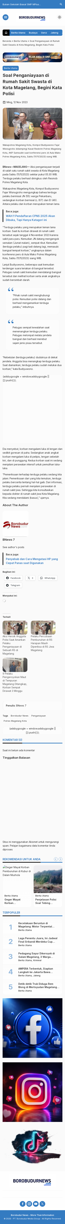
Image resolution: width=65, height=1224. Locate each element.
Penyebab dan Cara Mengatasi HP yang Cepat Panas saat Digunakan (32, 560)
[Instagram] (29, 1204)
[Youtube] (36, 1204)
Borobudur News (19, 715)
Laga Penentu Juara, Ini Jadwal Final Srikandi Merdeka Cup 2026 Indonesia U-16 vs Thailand (38, 941)
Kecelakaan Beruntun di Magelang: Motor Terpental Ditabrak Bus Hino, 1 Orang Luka (38, 926)
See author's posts (13, 547)
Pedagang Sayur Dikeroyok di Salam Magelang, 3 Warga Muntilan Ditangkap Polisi (36, 957)
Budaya (33, 32)
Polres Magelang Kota (15, 721)
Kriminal (37, 960)
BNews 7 (9, 539)
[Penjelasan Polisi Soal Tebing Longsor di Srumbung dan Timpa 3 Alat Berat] (48, 879)
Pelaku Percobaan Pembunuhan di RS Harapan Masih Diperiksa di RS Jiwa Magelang (42, 643)
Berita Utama (18, 32)
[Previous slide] (56, 859)
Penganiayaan (38, 715)
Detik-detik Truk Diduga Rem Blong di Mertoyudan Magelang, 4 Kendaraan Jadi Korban (38, 987)
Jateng (54, 32)
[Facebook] (22, 1204)
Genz (44, 32)
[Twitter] (42, 1204)
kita (38, 478)
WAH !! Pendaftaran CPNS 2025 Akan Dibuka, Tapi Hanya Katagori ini (30, 217)
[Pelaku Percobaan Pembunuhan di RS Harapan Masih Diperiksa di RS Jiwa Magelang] (43, 628)
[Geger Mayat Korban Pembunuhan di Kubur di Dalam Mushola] (17, 879)
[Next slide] (60, 859)
